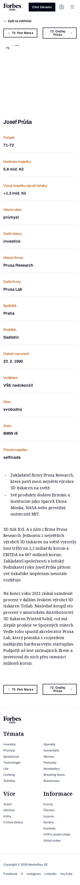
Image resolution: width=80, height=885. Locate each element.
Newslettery (52, 768)
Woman (49, 756)
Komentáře (51, 750)
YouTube (66, 874)
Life (5, 768)
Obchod (8, 810)
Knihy (7, 816)
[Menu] (72, 7)
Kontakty (49, 828)
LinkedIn (50, 874)
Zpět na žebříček (20, 21)
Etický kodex (52, 840)
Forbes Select (13, 822)
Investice (9, 744)
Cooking (9, 774)
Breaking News (54, 774)
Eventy (48, 804)
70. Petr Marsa (22, 33)
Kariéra (48, 822)
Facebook (10, 874)
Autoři (7, 804)
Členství (48, 810)
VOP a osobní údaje (56, 834)
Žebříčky (9, 781)
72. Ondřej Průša (58, 33)
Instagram (34, 874)
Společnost (11, 756)
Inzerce (48, 816)
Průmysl (9, 750)
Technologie (11, 762)
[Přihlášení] (61, 7)
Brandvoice (52, 781)
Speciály (49, 744)
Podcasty (50, 762)
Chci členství (42, 7)
